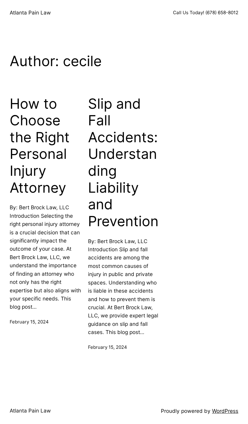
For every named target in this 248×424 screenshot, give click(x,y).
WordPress (225, 411)
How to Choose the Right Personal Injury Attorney (40, 145)
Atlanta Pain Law (30, 12)
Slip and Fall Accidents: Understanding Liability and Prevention (123, 162)
